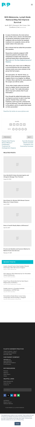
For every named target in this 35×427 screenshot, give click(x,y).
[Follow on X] (8, 395)
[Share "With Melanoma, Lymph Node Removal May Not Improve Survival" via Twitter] (14, 124)
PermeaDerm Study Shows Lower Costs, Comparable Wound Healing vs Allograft (14, 296)
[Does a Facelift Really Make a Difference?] (17, 214)
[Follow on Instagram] (15, 395)
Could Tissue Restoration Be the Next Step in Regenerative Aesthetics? (15, 281)
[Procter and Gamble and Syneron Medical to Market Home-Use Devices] (17, 238)
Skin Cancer (23, 25)
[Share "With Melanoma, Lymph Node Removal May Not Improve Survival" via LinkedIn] (17, 124)
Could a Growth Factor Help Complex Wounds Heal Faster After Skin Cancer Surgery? (16, 266)
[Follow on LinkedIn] (11, 395)
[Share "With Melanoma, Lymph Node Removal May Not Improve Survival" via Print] (24, 124)
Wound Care (13, 269)
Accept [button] (17, 423)
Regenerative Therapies (16, 284)
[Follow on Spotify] (18, 395)
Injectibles (13, 276)
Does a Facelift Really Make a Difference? (16, 225)
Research (16, 25)
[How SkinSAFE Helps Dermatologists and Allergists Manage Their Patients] (17, 164)
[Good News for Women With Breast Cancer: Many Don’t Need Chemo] (17, 189)
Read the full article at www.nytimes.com (16, 111)
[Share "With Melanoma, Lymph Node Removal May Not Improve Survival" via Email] (21, 124)
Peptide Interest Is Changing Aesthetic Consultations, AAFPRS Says (13, 289)
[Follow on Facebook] (4, 395)
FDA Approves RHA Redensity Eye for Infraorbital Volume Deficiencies (17, 274)
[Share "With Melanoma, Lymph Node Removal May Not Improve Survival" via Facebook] (10, 124)
